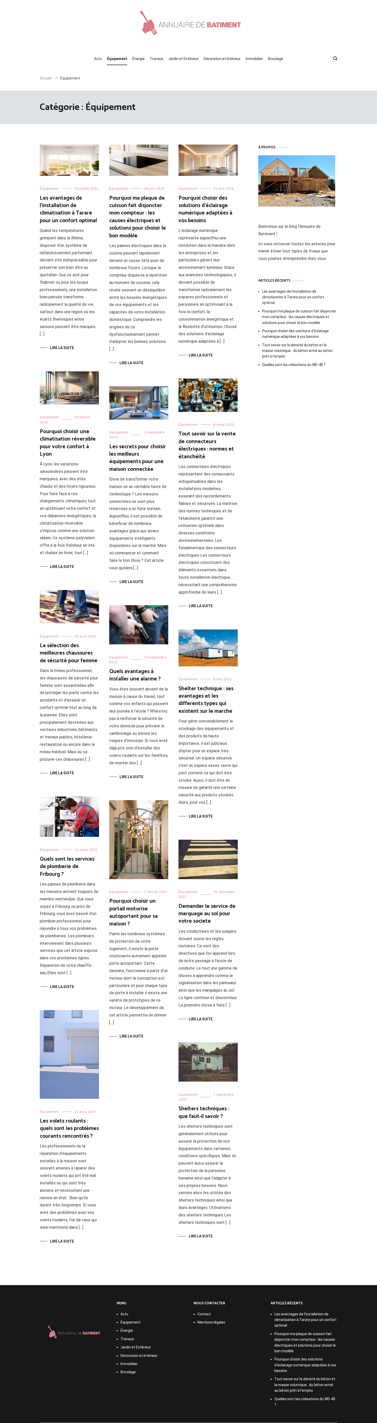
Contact (204, 1314)
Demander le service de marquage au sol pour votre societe (206, 914)
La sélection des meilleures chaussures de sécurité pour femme (68, 653)
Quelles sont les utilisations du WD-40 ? (293, 365)
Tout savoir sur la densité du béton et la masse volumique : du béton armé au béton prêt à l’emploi (297, 351)
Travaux (156, 59)
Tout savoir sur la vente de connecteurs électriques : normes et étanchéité (207, 445)
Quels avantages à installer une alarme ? (135, 675)
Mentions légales (211, 1322)
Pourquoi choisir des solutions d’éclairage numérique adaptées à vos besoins (205, 209)
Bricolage (275, 59)
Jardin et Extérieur (183, 59)
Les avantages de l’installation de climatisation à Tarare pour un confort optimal (68, 209)
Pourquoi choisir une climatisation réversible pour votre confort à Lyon (68, 443)
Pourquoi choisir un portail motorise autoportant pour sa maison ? (133, 912)
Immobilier (254, 59)
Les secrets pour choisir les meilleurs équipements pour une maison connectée (137, 458)
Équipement (117, 59)
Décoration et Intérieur (222, 59)
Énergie (138, 59)
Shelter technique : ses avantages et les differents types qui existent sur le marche (205, 700)
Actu (98, 59)
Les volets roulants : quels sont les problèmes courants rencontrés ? (69, 1129)
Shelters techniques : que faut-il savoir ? (203, 1112)
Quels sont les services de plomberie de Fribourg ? (67, 867)
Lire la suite (62, 348)
